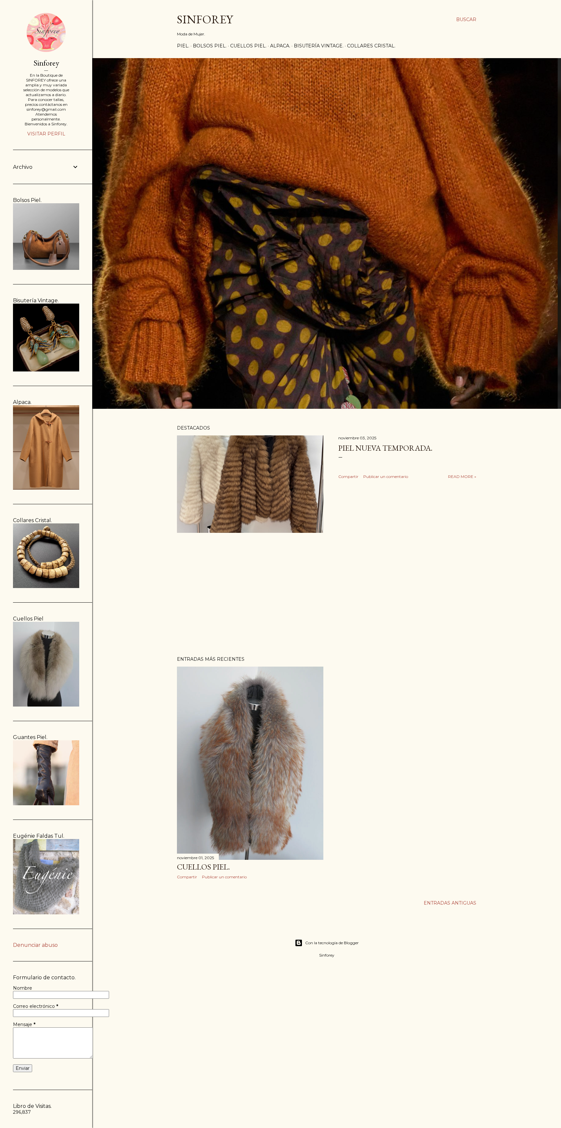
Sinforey (46, 63)
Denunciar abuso (35, 945)
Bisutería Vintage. (318, 46)
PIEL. (183, 46)
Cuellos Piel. (248, 46)
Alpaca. (280, 46)
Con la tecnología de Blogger (332, 942)
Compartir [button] (348, 476)
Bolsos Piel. (210, 46)
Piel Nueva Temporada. (385, 448)
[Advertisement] (326, 594)
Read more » (462, 476)
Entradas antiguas (450, 903)
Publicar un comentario (385, 476)
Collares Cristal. (371, 46)
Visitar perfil (46, 134)
